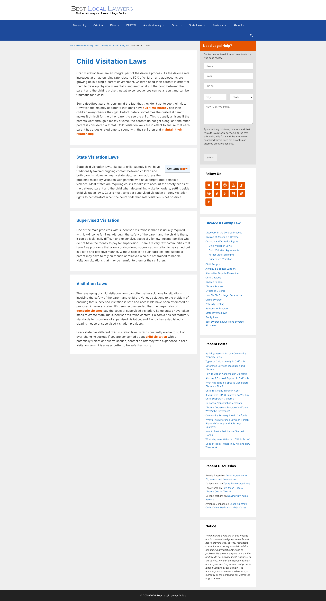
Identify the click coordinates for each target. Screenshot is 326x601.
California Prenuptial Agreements (223, 403)
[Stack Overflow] (217, 193)
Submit (210, 157)
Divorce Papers (213, 281)
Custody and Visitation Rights (114, 45)
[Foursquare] (225, 193)
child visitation (156, 336)
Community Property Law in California (226, 415)
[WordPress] (225, 185)
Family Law (211, 317)
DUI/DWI (131, 25)
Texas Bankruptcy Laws (236, 483)
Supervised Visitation (220, 259)
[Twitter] (208, 185)
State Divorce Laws (216, 312)
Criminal (98, 25)
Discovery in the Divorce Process (223, 232)
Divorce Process (214, 286)
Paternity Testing (214, 304)
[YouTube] (233, 185)
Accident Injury (152, 25)
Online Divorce (213, 299)
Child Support (213, 264)
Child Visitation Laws (220, 245)
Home (72, 45)
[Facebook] (217, 185)
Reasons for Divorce (216, 308)
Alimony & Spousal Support (220, 268)
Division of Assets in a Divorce (222, 236)
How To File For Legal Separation (223, 295)
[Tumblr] (208, 202)
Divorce (115, 25)
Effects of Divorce (215, 290)
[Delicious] (241, 193)
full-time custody (155, 108)
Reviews (218, 25)
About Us (238, 25)
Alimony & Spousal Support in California (227, 378)
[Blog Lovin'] (241, 185)
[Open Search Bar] (251, 35)
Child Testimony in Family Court (222, 390)
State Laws (195, 25)
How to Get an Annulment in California (226, 373)
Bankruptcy (80, 25)
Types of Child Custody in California (225, 361)
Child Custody (213, 277)
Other (175, 25)
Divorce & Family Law (87, 45)
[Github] (233, 193)
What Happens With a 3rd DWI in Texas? (227, 439)
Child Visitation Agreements (224, 250)
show (184, 168)
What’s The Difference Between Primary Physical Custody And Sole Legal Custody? (227, 423)
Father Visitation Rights (221, 254)
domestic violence (89, 310)
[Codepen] (208, 193)
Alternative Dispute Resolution (222, 273)
